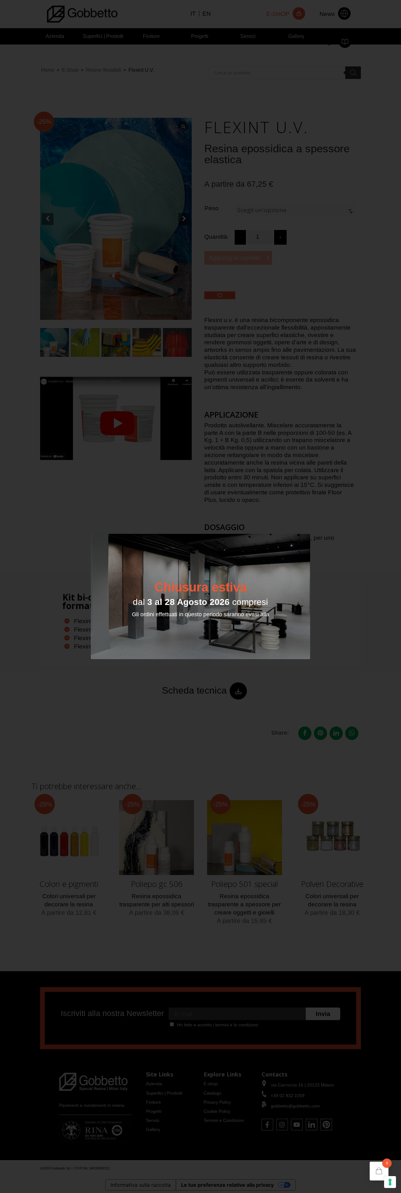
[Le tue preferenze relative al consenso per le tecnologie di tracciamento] (390, 1182)
